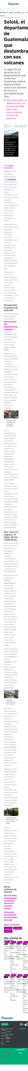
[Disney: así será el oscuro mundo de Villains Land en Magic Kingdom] (25, 944)
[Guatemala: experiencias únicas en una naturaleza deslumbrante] (6, 944)
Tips (23, 12)
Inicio (6, 17)
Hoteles (8, 1041)
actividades (17, 928)
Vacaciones (18, 12)
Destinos (11, 12)
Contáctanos (20, 1050)
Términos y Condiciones (4, 1062)
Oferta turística (3, 1029)
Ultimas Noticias (8, 1037)
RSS (20, 1053)
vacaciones (8, 931)
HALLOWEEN (8, 975)
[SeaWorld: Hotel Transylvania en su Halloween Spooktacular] (19, 977)
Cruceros (8, 1031)
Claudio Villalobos (9, 166)
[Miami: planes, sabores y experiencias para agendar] (19, 944)
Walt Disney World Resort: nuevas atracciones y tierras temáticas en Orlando (14, 989)
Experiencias (15, 17)
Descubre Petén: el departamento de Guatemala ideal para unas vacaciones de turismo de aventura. (16, 109)
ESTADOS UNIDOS (22, 942)
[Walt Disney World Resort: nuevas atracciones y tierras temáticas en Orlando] (12, 977)
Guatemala (11, 179)
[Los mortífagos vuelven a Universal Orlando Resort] (6, 977)
